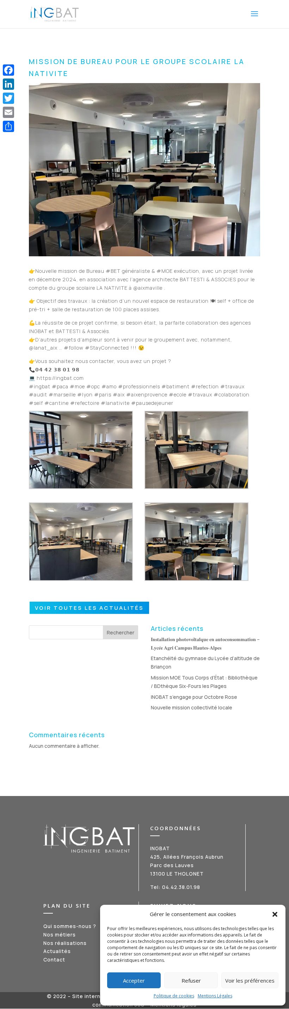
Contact (54, 959)
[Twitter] (8, 98)
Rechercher (120, 632)
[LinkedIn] (8, 84)
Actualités (57, 951)
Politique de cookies (174, 996)
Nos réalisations (65, 943)
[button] (274, 914)
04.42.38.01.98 (181, 887)
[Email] (8, 112)
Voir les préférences (250, 980)
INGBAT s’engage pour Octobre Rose (194, 697)
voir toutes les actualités (89, 608)
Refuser (191, 980)
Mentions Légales (215, 996)
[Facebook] (8, 70)
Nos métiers (59, 934)
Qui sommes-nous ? (69, 926)
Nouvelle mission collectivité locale (191, 707)
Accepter (134, 980)
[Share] (8, 126)
